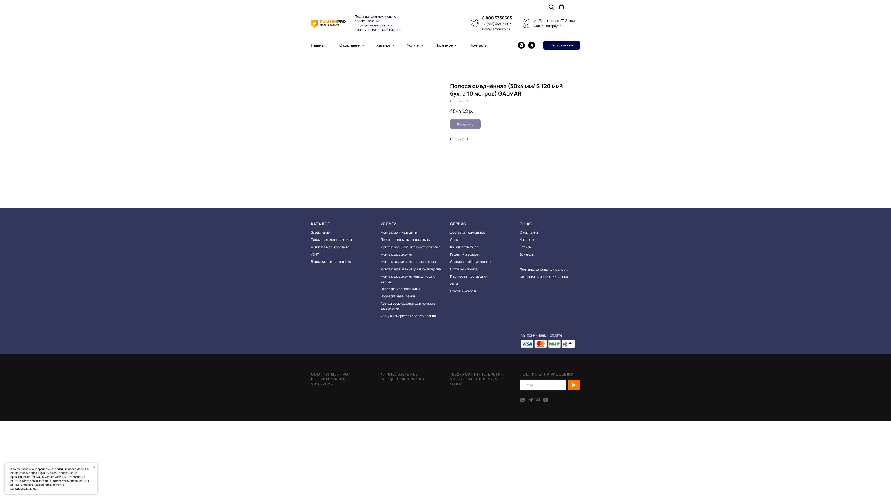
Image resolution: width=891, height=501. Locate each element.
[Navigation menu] (577, 7)
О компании (350, 45)
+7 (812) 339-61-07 (496, 24)
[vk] (538, 400)
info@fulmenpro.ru (496, 29)
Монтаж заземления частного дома (408, 261)
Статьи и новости (463, 291)
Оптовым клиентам (465, 269)
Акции (455, 283)
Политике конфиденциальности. (37, 487)
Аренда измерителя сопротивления (408, 316)
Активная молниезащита (330, 247)
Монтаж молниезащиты (399, 232)
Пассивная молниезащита (331, 239)
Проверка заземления (398, 296)
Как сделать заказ (464, 247)
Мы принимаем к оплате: (542, 335)
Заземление (320, 232)
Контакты (478, 45)
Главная (318, 45)
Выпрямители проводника (331, 261)
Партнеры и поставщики (468, 276)
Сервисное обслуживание (470, 261)
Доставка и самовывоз (467, 232)
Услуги (413, 45)
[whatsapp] (521, 45)
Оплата (456, 239)
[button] (551, 7)
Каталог (384, 45)
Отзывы (525, 247)
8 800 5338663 (497, 18)
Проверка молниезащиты (400, 288)
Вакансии (527, 254)
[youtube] (546, 400)
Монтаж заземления (396, 254)
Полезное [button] (444, 45)
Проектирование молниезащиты (405, 239)
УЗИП (315, 254)
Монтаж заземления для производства (411, 269)
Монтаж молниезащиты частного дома (410, 247)
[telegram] (531, 45)
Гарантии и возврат (465, 254)
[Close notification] (94, 467)
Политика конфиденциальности (544, 269)
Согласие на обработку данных (544, 276)
